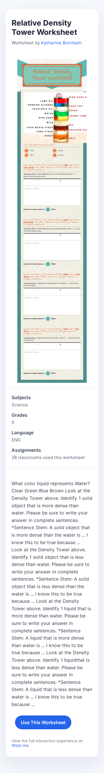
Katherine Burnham (61, 42)
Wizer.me (20, 745)
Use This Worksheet (43, 722)
